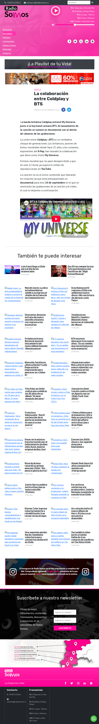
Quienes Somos (9, 45)
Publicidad (7, 49)
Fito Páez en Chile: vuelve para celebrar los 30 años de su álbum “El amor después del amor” (36, 393)
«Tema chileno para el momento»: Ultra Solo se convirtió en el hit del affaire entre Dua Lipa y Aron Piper (81, 418)
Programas (7, 29)
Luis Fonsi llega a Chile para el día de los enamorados (33, 269)
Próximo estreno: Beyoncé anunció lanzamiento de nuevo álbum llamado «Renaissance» (36, 343)
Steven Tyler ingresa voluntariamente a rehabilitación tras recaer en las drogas (36, 512)
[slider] (75, 25)
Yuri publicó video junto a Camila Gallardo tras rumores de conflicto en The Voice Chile (82, 537)
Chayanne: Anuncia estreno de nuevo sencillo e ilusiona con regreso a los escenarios (35, 320)
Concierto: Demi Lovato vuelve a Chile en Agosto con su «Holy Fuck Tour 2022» (83, 393)
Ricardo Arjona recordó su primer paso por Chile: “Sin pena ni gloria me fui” (36, 467)
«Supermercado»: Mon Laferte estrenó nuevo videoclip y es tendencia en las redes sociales (82, 367)
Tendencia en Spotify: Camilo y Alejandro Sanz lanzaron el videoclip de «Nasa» (82, 320)
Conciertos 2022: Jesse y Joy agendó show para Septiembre (81, 443)
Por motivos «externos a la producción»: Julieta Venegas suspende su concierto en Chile (82, 489)
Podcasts (7, 37)
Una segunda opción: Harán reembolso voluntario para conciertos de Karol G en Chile (36, 537)
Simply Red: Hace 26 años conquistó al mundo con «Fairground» (82, 467)
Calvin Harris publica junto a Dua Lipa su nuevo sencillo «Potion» (36, 488)
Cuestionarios (8, 41)
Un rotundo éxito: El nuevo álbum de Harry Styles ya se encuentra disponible (82, 513)
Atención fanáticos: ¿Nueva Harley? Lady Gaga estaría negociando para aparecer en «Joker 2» (36, 368)
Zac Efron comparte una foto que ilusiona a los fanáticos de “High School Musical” (81, 270)
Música (37, 89)
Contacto (7, 53)
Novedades (7, 33)
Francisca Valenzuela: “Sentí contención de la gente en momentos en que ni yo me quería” (35, 418)
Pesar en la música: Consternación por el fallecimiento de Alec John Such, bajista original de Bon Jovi (36, 444)
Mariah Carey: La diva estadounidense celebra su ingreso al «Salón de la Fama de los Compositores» (36, 293)
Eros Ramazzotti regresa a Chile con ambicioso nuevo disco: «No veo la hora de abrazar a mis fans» (82, 294)
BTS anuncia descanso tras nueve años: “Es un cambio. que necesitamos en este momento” (82, 343)
